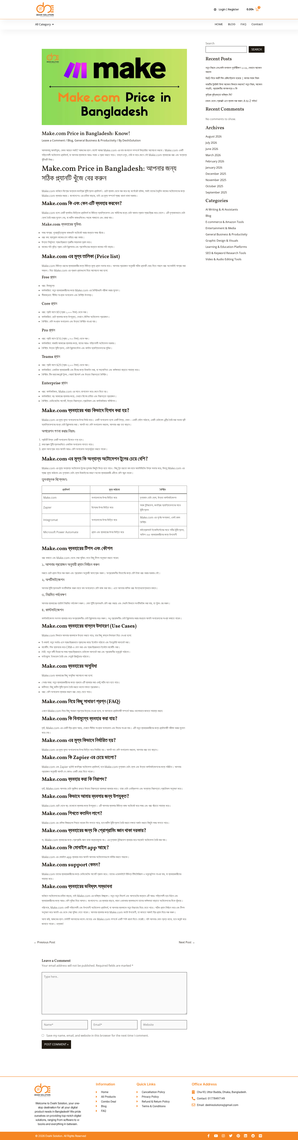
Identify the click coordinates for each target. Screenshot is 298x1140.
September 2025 (216, 192)
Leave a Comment (53, 140)
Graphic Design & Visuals (222, 240)
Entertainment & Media (221, 228)
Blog (70, 140)
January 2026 (214, 167)
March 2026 (213, 155)
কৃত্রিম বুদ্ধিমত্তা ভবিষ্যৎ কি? (219, 95)
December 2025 (216, 174)
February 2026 (215, 161)
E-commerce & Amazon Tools (225, 222)
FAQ (243, 24)
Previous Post (44, 942)
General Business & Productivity (95, 140)
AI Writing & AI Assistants (222, 209)
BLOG (231, 24)
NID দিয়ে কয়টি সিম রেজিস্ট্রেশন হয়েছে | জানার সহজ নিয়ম (232, 78)
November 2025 (216, 180)
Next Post (187, 942)
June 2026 (212, 149)
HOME (219, 24)
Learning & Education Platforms (226, 247)
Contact (257, 24)
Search (210, 43)
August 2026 (214, 136)
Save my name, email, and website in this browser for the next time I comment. (97, 1035)
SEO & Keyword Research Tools (226, 253)
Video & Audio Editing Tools (223, 259)
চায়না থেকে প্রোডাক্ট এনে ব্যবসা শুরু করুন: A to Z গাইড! (231, 101)
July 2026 (211, 143)
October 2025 (214, 186)
